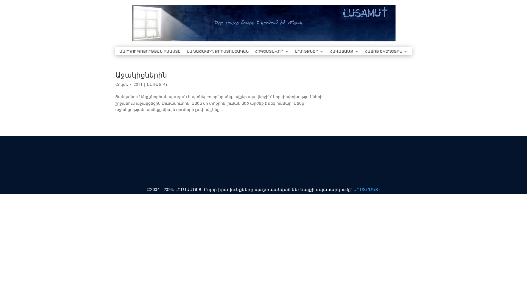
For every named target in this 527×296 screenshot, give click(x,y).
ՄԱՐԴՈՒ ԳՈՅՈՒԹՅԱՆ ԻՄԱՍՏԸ (150, 51)
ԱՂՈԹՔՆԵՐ (306, 51)
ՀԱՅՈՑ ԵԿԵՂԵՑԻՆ (383, 51)
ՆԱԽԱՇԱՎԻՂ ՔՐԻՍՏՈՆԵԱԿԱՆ (218, 51)
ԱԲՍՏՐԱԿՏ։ (367, 189)
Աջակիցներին (141, 75)
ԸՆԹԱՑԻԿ (157, 84)
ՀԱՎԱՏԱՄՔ (341, 51)
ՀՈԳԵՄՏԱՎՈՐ (269, 51)
